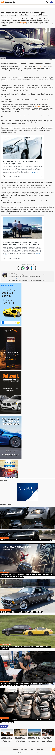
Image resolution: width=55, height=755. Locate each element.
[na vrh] (53, 749)
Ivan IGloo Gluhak (7, 610)
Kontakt (32, 749)
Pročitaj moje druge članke (15, 278)
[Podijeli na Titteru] (31, 268)
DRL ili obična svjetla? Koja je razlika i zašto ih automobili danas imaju (26, 540)
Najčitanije (3, 480)
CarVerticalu (38, 66)
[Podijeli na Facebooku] (18, 268)
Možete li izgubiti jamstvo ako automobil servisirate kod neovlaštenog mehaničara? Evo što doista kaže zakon (26, 684)
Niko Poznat (6, 10)
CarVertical (23, 22)
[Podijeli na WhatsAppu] (23, 268)
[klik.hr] (3, 726)
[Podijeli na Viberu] (27, 268)
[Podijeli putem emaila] (35, 268)
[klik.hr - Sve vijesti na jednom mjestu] (52, 2)
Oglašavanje (15, 749)
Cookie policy (40, 749)
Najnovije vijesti (5, 504)
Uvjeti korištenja (24, 749)
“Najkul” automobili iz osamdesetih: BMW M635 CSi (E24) (22, 612)
